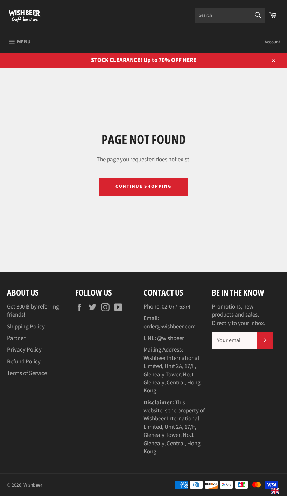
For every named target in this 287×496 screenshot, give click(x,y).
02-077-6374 (176, 307)
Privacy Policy (24, 350)
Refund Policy (24, 361)
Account (272, 42)
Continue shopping (143, 186)
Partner (16, 338)
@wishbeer (170, 338)
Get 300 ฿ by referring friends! (33, 311)
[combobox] (230, 15)
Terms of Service (27, 373)
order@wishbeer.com (170, 327)
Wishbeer (32, 485)
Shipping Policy (26, 327)
